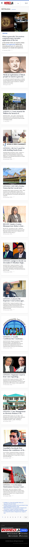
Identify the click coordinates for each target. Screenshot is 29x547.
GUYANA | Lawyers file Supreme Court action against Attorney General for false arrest (14, 302)
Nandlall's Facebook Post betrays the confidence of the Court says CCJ (14, 450)
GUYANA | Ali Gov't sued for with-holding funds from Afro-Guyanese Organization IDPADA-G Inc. (14, 151)
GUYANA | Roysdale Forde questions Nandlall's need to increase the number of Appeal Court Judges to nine (15, 512)
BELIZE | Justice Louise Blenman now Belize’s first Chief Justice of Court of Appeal (13, 227)
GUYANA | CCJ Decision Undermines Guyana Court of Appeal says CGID (14, 487)
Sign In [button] (26, 3)
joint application (10, 44)
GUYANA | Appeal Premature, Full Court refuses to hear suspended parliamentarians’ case (16, 506)
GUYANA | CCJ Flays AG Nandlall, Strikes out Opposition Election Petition (13, 503)
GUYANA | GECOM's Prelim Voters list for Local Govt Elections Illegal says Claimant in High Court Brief (14, 189)
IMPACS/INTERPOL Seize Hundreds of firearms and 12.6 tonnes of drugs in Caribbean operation (15, 508)
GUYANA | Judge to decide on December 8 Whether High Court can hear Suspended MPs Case (14, 264)
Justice (4, 33)
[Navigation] (2, 3)
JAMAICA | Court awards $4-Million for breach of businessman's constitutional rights (14, 114)
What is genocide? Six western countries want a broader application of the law (13, 38)
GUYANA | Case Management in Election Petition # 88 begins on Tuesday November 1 (14, 414)
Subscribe (24, 530)
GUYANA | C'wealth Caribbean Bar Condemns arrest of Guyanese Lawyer (13, 339)
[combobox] (18, 3)
